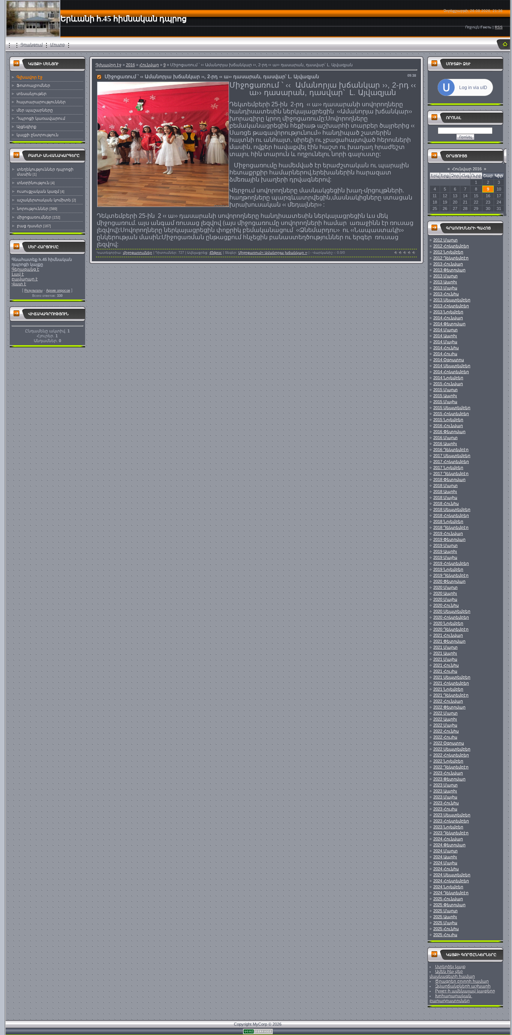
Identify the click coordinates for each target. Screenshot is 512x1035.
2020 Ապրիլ (445, 593)
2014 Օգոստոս (448, 359)
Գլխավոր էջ (108, 65)
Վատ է (19, 283)
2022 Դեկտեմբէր (451, 767)
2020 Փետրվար (449, 581)
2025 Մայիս (445, 922)
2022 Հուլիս (445, 737)
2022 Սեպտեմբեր (451, 749)
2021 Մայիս (445, 659)
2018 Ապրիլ (445, 491)
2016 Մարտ (445, 437)
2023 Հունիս (446, 803)
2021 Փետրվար (449, 641)
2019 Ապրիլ (445, 551)
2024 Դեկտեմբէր (451, 893)
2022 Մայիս (445, 725)
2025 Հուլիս (445, 934)
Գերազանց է (25, 269)
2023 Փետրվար (449, 779)
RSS (499, 27)
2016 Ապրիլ (445, 443)
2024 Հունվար (448, 839)
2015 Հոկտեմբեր (451, 413)
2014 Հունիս (446, 347)
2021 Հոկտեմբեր (451, 683)
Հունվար (149, 65)
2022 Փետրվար (449, 707)
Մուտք (57, 44)
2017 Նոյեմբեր (448, 467)
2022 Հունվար (448, 701)
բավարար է (25, 279)
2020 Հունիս (446, 605)
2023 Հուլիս (445, 809)
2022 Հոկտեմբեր (451, 755)
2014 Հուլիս (445, 353)
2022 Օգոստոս (448, 743)
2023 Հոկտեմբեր (451, 821)
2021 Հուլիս (445, 671)
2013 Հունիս (446, 294)
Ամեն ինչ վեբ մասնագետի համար (452, 973)
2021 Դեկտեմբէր (451, 695)
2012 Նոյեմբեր (448, 252)
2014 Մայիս (445, 342)
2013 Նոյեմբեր (448, 312)
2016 (130, 65)
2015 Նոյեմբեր (448, 419)
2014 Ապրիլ (445, 336)
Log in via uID (473, 87)
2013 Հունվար (448, 264)
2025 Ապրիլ (445, 916)
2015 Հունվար (448, 383)
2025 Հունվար (448, 899)
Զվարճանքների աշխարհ (463, 986)
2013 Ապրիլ (445, 282)
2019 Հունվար (448, 533)
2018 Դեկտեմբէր (451, 527)
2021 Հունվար (448, 635)
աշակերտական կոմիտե (44, 200)
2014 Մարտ (445, 330)
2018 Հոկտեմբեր (451, 515)
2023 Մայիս (445, 797)
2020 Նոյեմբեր (448, 623)
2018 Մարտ (445, 485)
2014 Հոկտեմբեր (451, 371)
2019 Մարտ (445, 545)
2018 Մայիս (445, 497)
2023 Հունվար (448, 773)
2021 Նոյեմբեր (448, 689)
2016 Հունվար (448, 425)
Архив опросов (58, 290)
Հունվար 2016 (467, 169)
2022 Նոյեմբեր (448, 761)
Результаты (33, 290)
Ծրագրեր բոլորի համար (462, 981)
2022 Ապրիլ (445, 719)
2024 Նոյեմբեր (448, 887)
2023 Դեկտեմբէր (451, 833)
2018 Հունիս (446, 503)
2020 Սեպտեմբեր (451, 611)
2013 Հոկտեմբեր (451, 306)
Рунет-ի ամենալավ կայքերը (465, 991)
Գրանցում (32, 44)
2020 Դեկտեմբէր (451, 629)
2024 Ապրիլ (445, 857)
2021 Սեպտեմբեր (451, 677)
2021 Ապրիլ (445, 653)
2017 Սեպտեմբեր (451, 455)
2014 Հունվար (448, 318)
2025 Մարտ (445, 910)
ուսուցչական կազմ (38, 191)
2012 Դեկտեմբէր (451, 258)
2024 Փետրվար (449, 845)
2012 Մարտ (445, 240)
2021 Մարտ (445, 647)
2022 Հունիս (446, 731)
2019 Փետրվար (449, 539)
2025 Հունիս (446, 928)
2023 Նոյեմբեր (448, 827)
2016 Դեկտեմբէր (451, 449)
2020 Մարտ (445, 587)
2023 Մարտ (445, 785)
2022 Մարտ (445, 713)
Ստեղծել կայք (450, 966)
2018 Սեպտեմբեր (451, 509)
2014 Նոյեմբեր (448, 377)
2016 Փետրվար (449, 431)
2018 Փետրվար (449, 479)
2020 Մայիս (445, 599)
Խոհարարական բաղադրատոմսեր (451, 998)
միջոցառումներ (34, 217)
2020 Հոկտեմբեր (451, 617)
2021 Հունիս (446, 665)
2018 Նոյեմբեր (448, 521)
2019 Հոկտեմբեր (451, 563)
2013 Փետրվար (449, 270)
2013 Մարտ (445, 276)
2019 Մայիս (445, 557)
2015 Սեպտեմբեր (451, 407)
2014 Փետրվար (449, 324)
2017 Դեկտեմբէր (451, 473)
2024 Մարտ (445, 851)
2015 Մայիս (445, 401)
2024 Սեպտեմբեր (451, 875)
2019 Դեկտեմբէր (451, 575)
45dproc (216, 253)
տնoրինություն (33, 182)
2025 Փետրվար (449, 904)
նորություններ (32, 208)
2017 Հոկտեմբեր (451, 461)
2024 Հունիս (446, 869)
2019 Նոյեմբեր (448, 569)
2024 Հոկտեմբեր (451, 881)
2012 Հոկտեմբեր (451, 246)
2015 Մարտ (445, 389)
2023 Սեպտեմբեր (451, 815)
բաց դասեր (29, 225)
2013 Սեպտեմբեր (451, 300)
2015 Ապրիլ (445, 395)
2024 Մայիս (445, 863)
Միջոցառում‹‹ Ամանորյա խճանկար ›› (272, 253)
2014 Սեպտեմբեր (451, 365)
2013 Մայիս (445, 288)
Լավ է (18, 274)
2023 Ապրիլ (445, 791)
